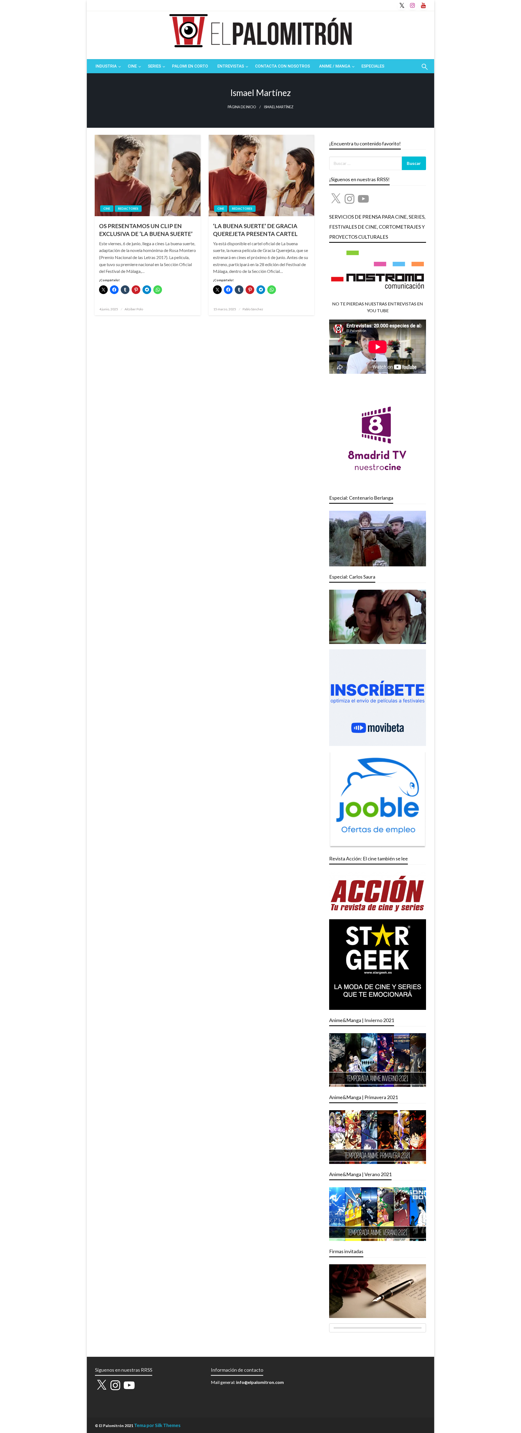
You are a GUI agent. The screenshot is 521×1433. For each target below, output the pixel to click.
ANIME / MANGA (334, 66)
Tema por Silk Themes (157, 1425)
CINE (132, 66)
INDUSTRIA (106, 66)
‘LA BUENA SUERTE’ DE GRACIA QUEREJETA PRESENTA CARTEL (255, 229)
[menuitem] (107, 66)
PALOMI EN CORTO (190, 66)
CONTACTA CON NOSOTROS (282, 66)
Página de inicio (242, 107)
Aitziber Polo (134, 309)
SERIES (154, 66)
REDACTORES (128, 208)
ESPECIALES (372, 66)
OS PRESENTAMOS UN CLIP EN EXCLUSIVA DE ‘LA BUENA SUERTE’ (145, 229)
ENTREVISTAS (230, 66)
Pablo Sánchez (253, 309)
